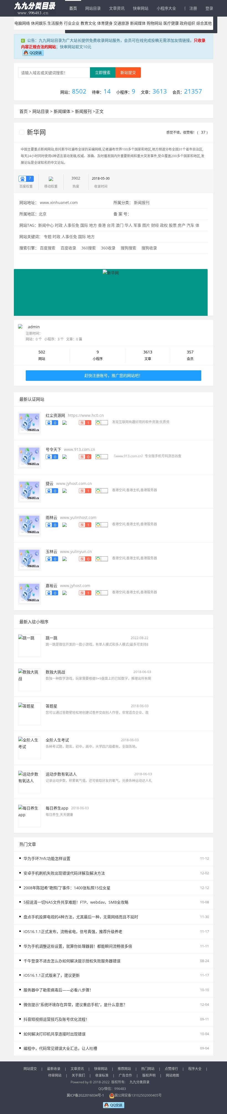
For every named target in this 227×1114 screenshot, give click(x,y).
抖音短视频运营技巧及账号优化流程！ (56, 1019)
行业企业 (71, 23)
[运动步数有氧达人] (29, 781)
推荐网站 (124, 1068)
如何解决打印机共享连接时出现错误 (55, 1034)
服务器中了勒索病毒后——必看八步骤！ (58, 989)
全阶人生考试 (57, 740)
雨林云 (51, 517)
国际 (84, 225)
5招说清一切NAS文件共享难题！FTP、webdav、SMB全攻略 (76, 902)
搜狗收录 (149, 247)
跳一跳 (51, 637)
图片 (146, 225)
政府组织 (187, 23)
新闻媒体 (138, 23)
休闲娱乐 (39, 23)
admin (34, 326)
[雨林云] (29, 525)
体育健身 (105, 23)
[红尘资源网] (29, 422)
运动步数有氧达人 (61, 774)
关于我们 (78, 1075)
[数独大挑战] (29, 679)
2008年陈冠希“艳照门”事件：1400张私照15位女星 (67, 887)
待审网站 (54, 1075)
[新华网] (110, 292)
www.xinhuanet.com (59, 202)
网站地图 (172, 1075)
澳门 (119, 225)
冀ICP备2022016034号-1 (85, 1095)
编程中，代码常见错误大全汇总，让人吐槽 (60, 1048)
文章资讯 (117, 8)
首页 (73, 8)
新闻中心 (46, 225)
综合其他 (204, 23)
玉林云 (51, 551)
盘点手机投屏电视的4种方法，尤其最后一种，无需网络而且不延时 (81, 916)
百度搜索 (47, 247)
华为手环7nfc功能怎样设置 (47, 858)
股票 (173, 225)
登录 (209, 8)
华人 (128, 225)
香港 (102, 225)
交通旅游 (121, 23)
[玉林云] (29, 559)
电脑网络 (22, 23)
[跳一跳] (29, 645)
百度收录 (68, 247)
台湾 (111, 225)
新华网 (35, 132)
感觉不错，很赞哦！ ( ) (187, 132)
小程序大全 (166, 8)
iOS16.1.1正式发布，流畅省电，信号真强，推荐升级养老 (73, 931)
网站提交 (30, 1068)
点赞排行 (171, 1068)
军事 (137, 225)
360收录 (108, 247)
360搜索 (88, 247)
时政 (59, 225)
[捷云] (29, 490)
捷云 (49, 483)
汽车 (190, 225)
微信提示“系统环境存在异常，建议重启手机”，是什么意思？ (75, 1004)
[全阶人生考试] (29, 747)
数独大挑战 (55, 671)
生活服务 (55, 23)
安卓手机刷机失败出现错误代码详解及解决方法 (64, 873)
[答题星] (29, 713)
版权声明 (149, 1075)
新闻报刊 (83, 111)
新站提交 (128, 72)
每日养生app (57, 808)
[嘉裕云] (29, 593)
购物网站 (154, 23)
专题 (47, 236)
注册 (193, 8)
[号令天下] (29, 456)
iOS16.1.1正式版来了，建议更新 (52, 975)
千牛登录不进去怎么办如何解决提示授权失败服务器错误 (72, 960)
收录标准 (102, 1075)
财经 (155, 225)
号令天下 (53, 449)
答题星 (51, 706)
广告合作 (125, 1075)
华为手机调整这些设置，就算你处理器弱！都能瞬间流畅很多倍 (78, 946)
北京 (43, 213)
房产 (181, 225)
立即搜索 (102, 72)
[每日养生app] (29, 815)
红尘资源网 (55, 415)
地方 (93, 225)
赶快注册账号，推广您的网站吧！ (113, 375)
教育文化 (88, 23)
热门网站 (147, 1068)
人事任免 (71, 225)
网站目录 (93, 8)
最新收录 (53, 1068)
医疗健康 (171, 23)
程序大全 (195, 1068)
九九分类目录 (139, 1082)
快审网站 (140, 8)
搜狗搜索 (128, 247)
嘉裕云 (51, 585)
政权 (164, 225)
